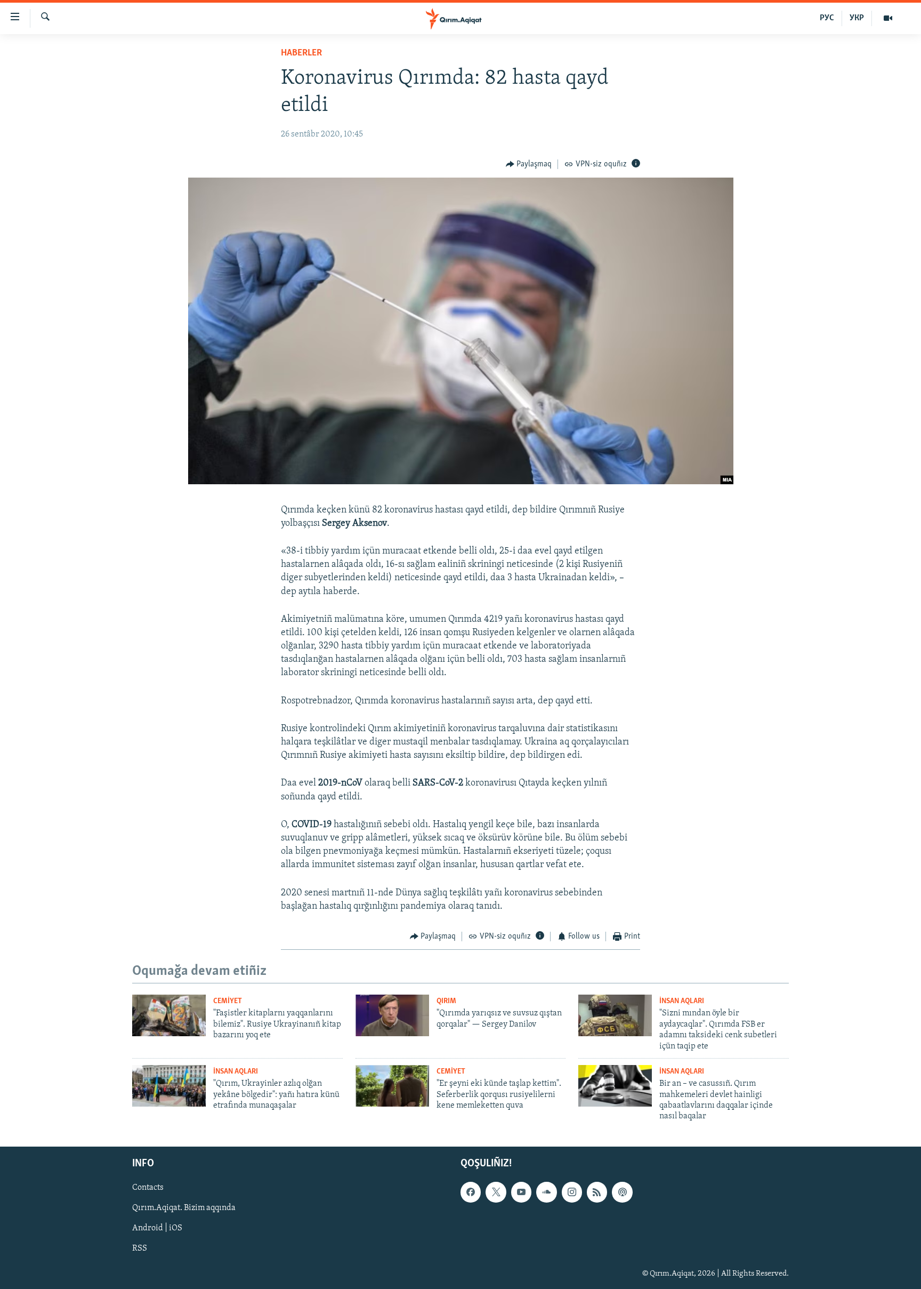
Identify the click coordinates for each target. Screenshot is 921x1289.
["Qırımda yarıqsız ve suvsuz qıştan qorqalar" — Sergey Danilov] (392, 1015)
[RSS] (597, 1192)
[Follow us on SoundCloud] (546, 1192)
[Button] (529, 164)
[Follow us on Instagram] (572, 1192)
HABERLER (301, 53)
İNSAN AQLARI (681, 1001)
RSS (139, 1248)
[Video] (888, 18)
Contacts (148, 1187)
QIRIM (446, 1001)
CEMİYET (227, 1001)
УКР (857, 18)
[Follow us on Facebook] (471, 1192)
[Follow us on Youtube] (521, 1192)
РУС (827, 18)
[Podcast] (622, 1192)
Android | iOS (157, 1228)
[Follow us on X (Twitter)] (496, 1192)
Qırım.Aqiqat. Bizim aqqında (184, 1208)
